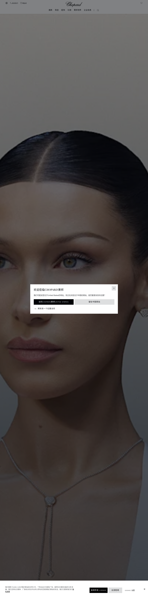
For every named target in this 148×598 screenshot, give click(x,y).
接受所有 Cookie (98, 590)
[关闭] (144, 589)
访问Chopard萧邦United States (54, 302)
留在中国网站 (94, 302)
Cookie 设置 (130, 590)
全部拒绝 (115, 590)
